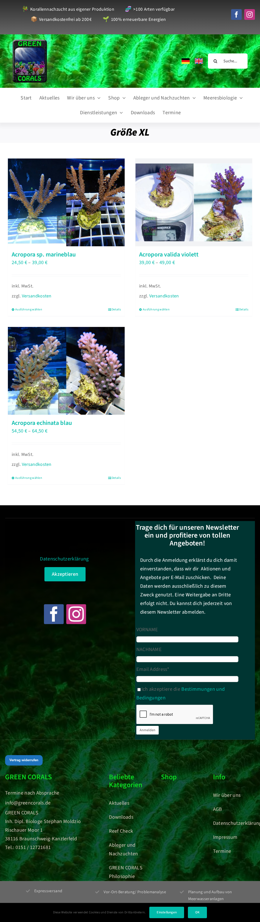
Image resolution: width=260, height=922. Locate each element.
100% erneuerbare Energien (134, 20)
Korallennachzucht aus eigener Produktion (68, 9)
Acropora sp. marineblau (44, 254)
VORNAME (147, 629)
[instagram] (249, 14)
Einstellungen (167, 912)
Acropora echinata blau (42, 423)
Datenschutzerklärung (64, 559)
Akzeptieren (65, 574)
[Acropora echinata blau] (66, 371)
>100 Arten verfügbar (150, 9)
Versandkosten (37, 296)
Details (116, 309)
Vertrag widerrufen (23, 760)
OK (197, 912)
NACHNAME (149, 649)
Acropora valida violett (169, 254)
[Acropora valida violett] (193, 202)
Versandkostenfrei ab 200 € (61, 20)
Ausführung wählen (28, 309)
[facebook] (236, 14)
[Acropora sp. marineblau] (66, 202)
